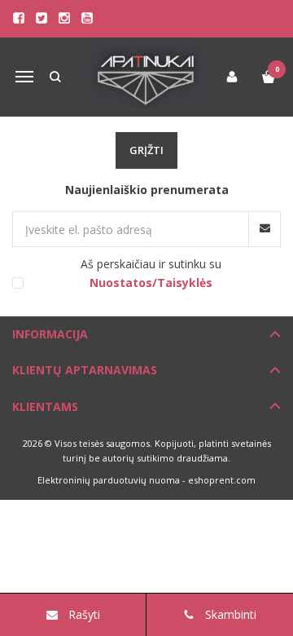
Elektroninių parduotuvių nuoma (108, 480)
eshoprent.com (222, 480)
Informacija (50, 334)
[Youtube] (87, 18)
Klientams (45, 406)
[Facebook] (18, 18)
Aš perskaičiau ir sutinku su (151, 272)
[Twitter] (41, 18)
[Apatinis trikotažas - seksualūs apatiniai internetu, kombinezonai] (146, 77)
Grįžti (146, 150)
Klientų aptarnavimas (84, 370)
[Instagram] (64, 18)
